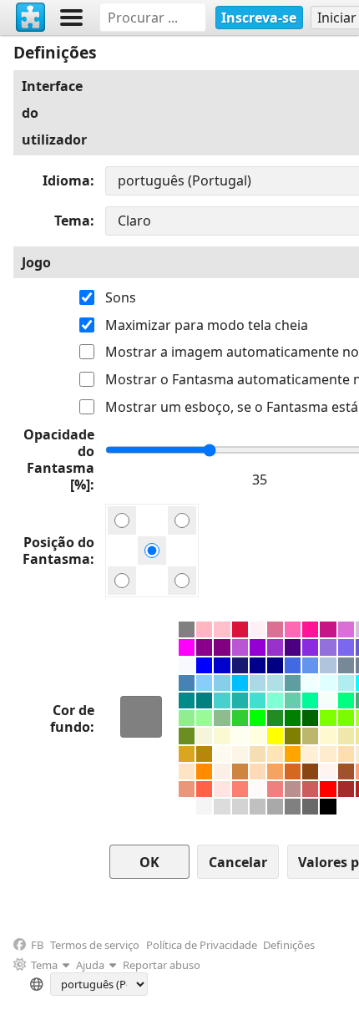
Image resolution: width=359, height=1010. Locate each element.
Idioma (66, 180)
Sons (120, 297)
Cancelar (238, 862)
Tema (72, 220)
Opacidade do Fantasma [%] (58, 459)
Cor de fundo (72, 718)
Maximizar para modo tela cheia (206, 325)
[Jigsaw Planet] (30, 17)
